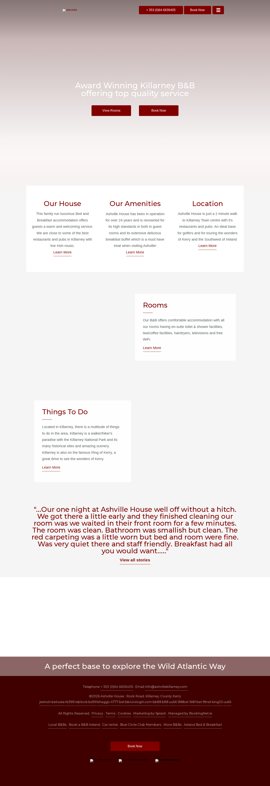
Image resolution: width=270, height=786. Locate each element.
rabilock (81, 702)
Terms (110, 713)
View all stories (135, 560)
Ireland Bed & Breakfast (203, 725)
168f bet (195, 702)
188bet (183, 702)
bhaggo (103, 702)
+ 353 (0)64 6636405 (116, 687)
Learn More (62, 252)
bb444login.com (138, 702)
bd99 (92, 702)
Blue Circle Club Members (140, 725)
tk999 (70, 702)
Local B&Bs (57, 725)
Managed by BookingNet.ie (190, 713)
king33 (217, 702)
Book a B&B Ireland (84, 725)
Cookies (124, 713)
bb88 (157, 702)
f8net (207, 702)
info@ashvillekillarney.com (166, 687)
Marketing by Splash (149, 713)
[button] (161, 10)
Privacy (97, 713)
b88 (165, 702)
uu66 (173, 702)
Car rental (110, 725)
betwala (58, 702)
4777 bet (117, 702)
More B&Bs (172, 725)
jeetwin (45, 702)
